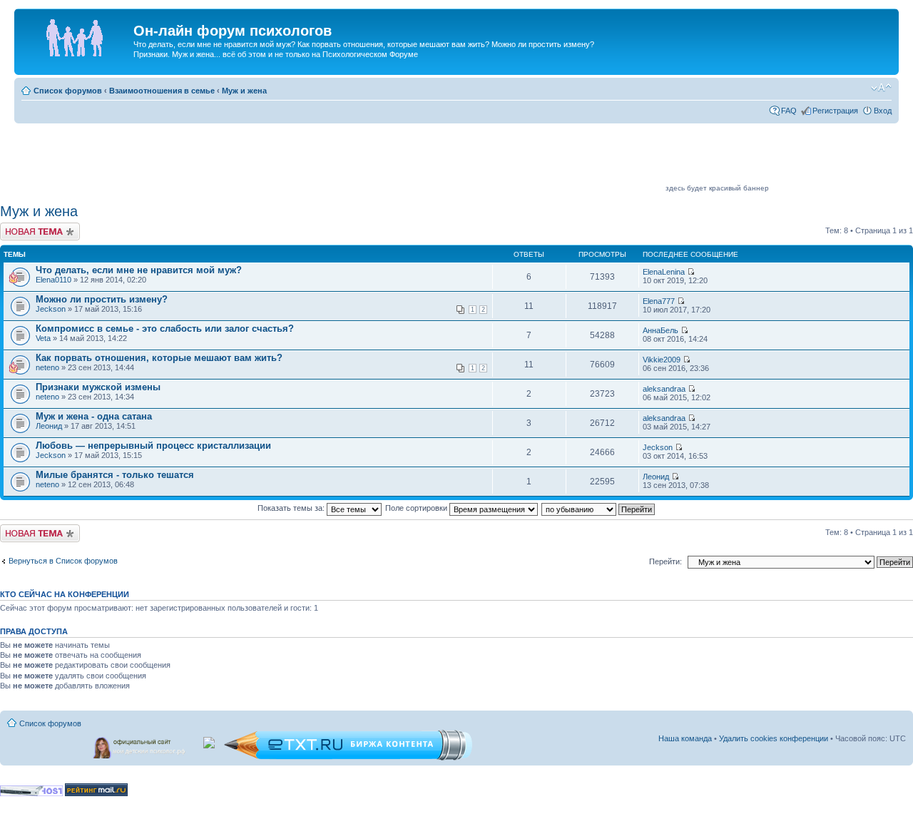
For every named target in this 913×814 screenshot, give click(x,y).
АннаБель (660, 330)
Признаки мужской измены (98, 387)
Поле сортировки (417, 508)
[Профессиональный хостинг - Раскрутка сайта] (31, 794)
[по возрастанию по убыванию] (598, 508)
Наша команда (685, 738)
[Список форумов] (75, 35)
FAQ (789, 110)
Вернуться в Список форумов (63, 560)
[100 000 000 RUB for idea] (210, 740)
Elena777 (659, 301)
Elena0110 (53, 279)
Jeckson (51, 309)
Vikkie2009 (661, 359)
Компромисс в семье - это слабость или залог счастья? (165, 328)
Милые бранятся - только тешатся (115, 474)
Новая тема (21, 227)
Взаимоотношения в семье (162, 90)
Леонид (49, 426)
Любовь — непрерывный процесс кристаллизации (153, 445)
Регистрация (835, 110)
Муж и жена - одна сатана (94, 416)
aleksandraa (664, 389)
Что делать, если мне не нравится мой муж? (139, 270)
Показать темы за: (292, 508)
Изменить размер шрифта (881, 87)
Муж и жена (244, 90)
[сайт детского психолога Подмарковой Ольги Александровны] (140, 745)
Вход (883, 110)
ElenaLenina (664, 272)
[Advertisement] (403, 158)
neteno (47, 367)
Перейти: (665, 561)
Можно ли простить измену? (102, 299)
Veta (43, 338)
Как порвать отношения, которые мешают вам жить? (159, 357)
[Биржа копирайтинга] (348, 758)
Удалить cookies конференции (773, 738)
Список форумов (68, 90)
